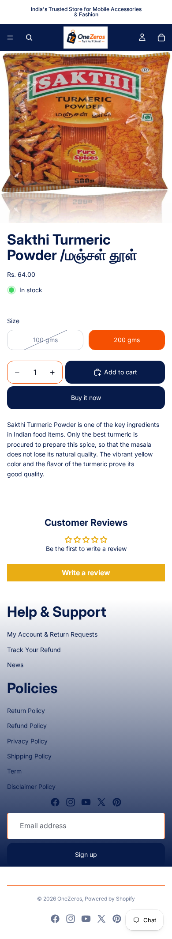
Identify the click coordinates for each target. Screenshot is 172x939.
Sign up (86, 854)
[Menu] (10, 37)
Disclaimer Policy (31, 786)
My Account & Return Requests (52, 634)
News (15, 664)
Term (14, 771)
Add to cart (120, 372)
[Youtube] (86, 802)
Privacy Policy (27, 741)
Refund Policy (27, 725)
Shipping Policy (29, 756)
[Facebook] (55, 802)
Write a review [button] (86, 572)
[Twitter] (101, 802)
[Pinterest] (117, 802)
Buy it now (86, 397)
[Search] (29, 37)
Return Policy (26, 710)
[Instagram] (70, 802)
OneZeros (69, 898)
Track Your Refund (34, 649)
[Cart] (161, 37)
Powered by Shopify (110, 898)
